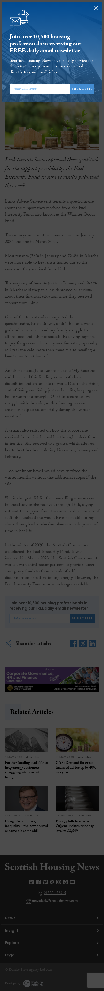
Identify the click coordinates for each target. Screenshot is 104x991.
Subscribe (82, 89)
